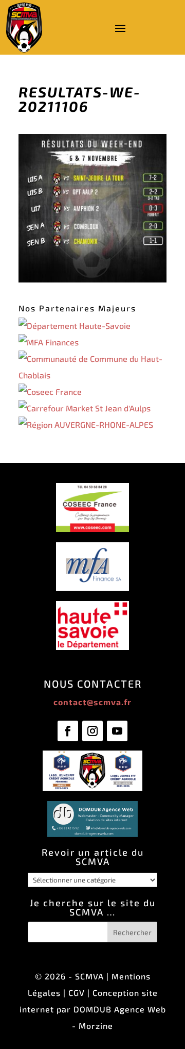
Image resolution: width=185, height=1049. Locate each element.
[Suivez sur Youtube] (117, 731)
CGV (76, 992)
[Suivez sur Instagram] (92, 731)
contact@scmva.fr (92, 702)
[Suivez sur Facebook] (68, 731)
